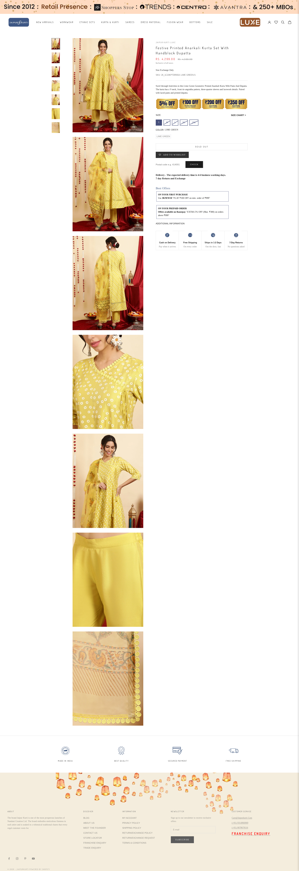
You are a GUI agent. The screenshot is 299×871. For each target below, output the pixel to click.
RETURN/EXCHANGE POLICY (137, 833)
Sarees (130, 22)
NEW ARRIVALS (45, 22)
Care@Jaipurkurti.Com (242, 818)
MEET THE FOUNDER (94, 828)
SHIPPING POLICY (131, 828)
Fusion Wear (175, 22)
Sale (210, 22)
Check (194, 164)
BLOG (86, 818)
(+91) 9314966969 (240, 823)
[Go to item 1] (55, 44)
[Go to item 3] (55, 72)
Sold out (201, 146)
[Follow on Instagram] (17, 858)
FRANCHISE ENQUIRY (94, 843)
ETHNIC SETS (87, 22)
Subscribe (182, 839)
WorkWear (66, 22)
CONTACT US (90, 833)
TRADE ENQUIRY (92, 848)
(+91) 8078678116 (240, 827)
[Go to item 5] (55, 100)
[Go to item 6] (55, 113)
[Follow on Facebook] (9, 858)
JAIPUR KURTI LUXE (166, 42)
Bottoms (195, 22)
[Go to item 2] (55, 58)
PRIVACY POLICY (131, 823)
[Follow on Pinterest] (25, 858)
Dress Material (151, 22)
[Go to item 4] (55, 86)
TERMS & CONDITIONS (134, 843)
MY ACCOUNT (129, 818)
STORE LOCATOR (92, 838)
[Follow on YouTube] (33, 858)
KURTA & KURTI (110, 22)
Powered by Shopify (39, 869)
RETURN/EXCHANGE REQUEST (138, 838)
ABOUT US (88, 823)
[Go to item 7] (55, 127)
